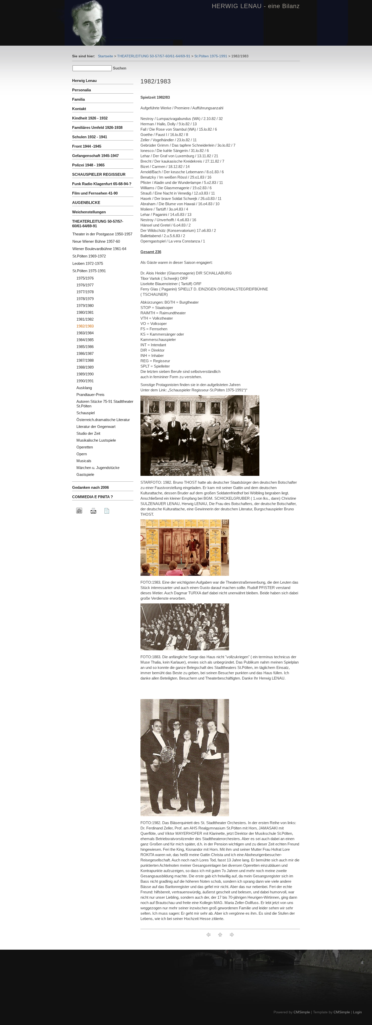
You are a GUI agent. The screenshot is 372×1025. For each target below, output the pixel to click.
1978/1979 (85, 299)
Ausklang (84, 388)
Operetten (84, 447)
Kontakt (79, 109)
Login (357, 1012)
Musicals (83, 461)
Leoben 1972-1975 (87, 263)
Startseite (105, 56)
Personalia (81, 90)
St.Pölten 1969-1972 (89, 256)
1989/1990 (85, 374)
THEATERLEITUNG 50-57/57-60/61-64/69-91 (153, 56)
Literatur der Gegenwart (95, 426)
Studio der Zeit (88, 433)
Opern (81, 454)
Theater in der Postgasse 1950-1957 (102, 234)
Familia (78, 99)
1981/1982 (85, 319)
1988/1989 (85, 367)
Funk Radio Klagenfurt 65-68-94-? (101, 184)
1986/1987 (85, 353)
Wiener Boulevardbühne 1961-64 (99, 249)
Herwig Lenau (84, 80)
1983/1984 (85, 333)
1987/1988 (85, 360)
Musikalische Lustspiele (96, 440)
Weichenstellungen (89, 212)
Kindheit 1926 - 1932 (90, 118)
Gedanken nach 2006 (90, 487)
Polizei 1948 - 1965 (88, 165)
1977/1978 (85, 292)
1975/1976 (85, 278)
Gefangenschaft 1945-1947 (95, 155)
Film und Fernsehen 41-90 (95, 193)
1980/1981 (85, 312)
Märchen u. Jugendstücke (97, 467)
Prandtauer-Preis (90, 394)
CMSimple (302, 1012)
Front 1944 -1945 (86, 146)
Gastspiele (85, 474)
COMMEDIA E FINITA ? (92, 497)
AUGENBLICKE (86, 202)
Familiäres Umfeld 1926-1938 (97, 127)
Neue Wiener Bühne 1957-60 (96, 241)
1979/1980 (85, 305)
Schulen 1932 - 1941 (89, 137)
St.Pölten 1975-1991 (210, 56)
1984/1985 (85, 340)
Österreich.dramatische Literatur (103, 420)
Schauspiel (85, 413)
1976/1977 (85, 285)
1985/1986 (85, 346)
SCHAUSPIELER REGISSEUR (99, 174)
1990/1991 (85, 381)
